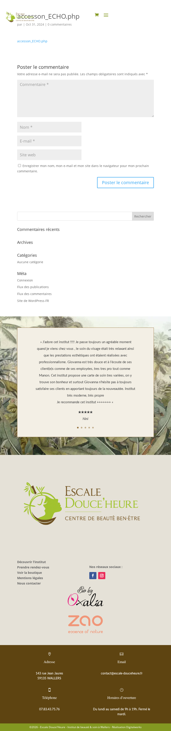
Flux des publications (33, 287)
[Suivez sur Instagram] (101, 575)
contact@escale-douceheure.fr (121, 673)
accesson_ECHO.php (32, 41)
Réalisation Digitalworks (127, 727)
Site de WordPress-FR (33, 301)
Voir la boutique (29, 572)
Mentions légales (30, 578)
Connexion (25, 280)
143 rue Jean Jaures (49, 673)
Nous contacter (29, 583)
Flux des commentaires (34, 294)
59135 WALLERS (49, 678)
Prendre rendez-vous (33, 567)
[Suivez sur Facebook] (92, 575)
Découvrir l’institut (31, 562)
